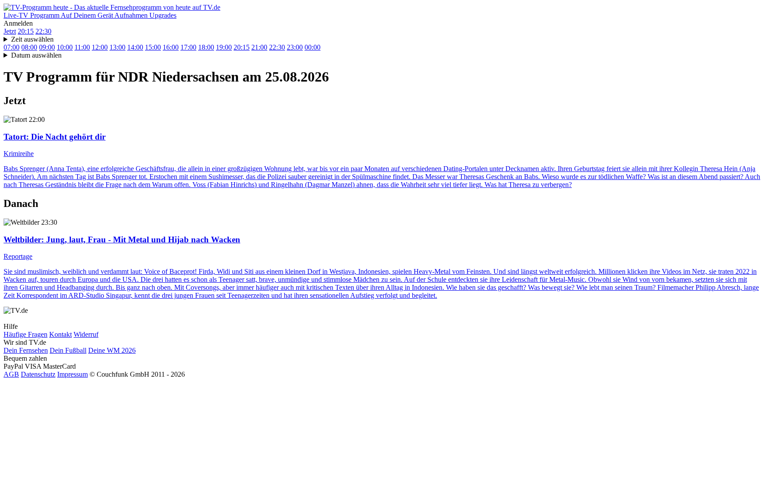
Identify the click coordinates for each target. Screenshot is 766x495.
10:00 (65, 47)
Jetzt (10, 31)
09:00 (47, 47)
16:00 (171, 47)
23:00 (295, 47)
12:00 (100, 47)
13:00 (117, 47)
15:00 (153, 47)
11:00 (82, 47)
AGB (11, 374)
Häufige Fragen (25, 334)
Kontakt (60, 334)
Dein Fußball (68, 350)
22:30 (43, 31)
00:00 (312, 47)
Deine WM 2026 (112, 350)
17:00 (188, 47)
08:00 (29, 47)
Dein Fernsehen (26, 350)
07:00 (12, 47)
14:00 (135, 47)
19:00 (224, 47)
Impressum (72, 374)
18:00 (206, 47)
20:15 (26, 31)
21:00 (259, 47)
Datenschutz (38, 374)
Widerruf (86, 334)
